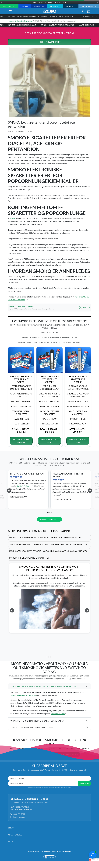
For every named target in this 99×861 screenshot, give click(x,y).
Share (85, 307)
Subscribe (84, 783)
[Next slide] (90, 490)
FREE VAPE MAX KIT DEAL (78, 440)
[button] (12, 11)
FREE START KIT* (50, 42)
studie (12, 218)
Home (10, 21)
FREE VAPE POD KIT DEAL (49, 440)
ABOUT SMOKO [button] (15, 835)
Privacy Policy (67, 787)
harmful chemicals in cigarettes (23, 695)
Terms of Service (55, 787)
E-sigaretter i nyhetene (23, 21)
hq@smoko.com (19, 817)
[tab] (47, 512)
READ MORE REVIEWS (49, 519)
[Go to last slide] (9, 490)
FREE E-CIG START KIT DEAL (21, 440)
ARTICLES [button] (12, 841)
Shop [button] (11, 827)
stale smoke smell (58, 713)
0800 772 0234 (19, 814)
